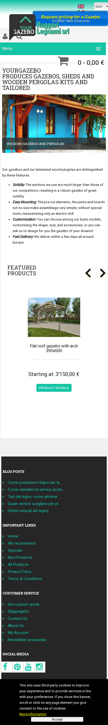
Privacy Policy (19, 571)
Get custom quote (23, 604)
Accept (57, 719)
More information (32, 714)
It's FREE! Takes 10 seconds (70, 18)
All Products (18, 564)
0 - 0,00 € (91, 62)
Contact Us (17, 618)
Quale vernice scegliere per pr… (34, 503)
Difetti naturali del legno (28, 510)
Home (13, 536)
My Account (18, 632)
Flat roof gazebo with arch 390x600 (54, 348)
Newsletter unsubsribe (27, 639)
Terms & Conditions (25, 578)
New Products (20, 557)
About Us (16, 625)
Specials (15, 550)
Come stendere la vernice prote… (36, 489)
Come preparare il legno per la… (35, 482)
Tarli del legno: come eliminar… (34, 496)
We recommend (21, 543)
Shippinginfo (18, 611)
